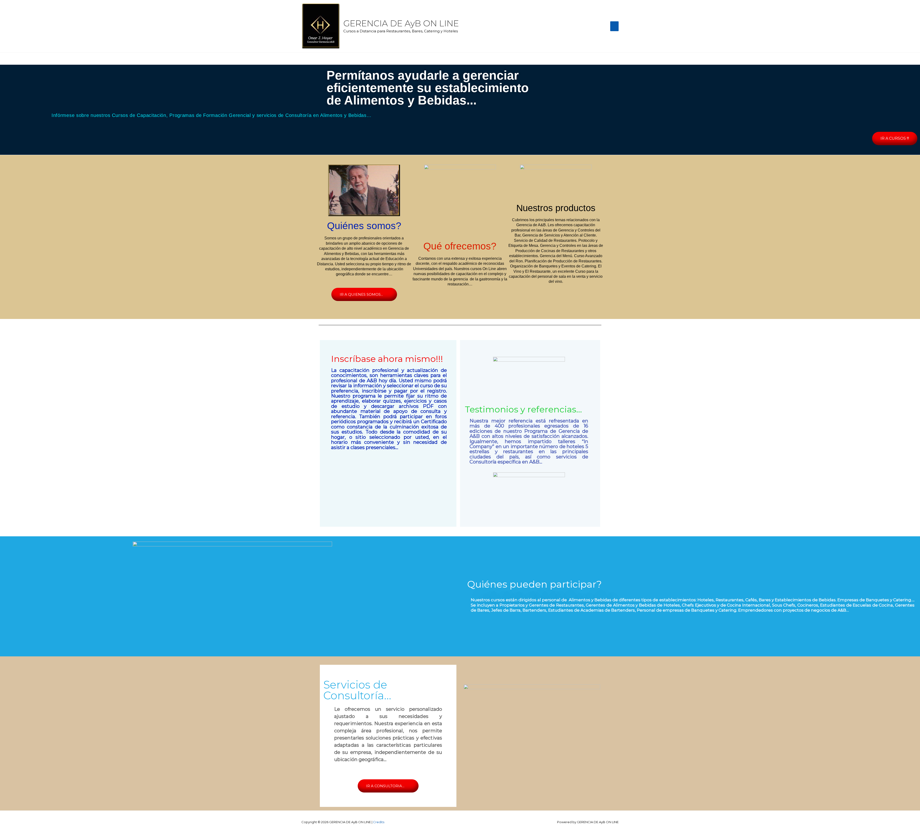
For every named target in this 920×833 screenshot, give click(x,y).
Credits (378, 822)
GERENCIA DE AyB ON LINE (401, 23)
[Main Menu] (614, 26)
